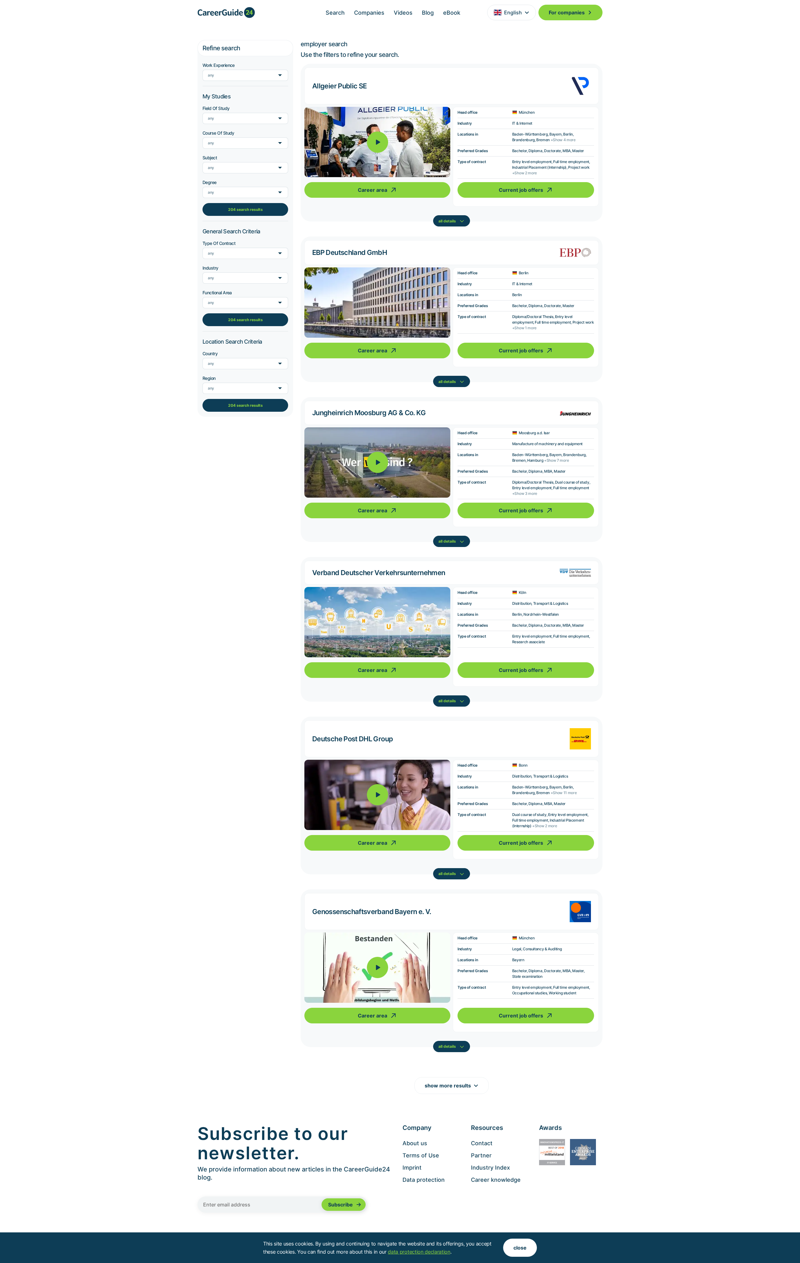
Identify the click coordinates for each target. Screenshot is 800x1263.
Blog (428, 12)
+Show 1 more (524, 328)
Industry (210, 268)
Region (209, 378)
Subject (209, 157)
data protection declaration (419, 1252)
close (520, 1248)
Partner (481, 1155)
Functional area (217, 292)
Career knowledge (496, 1179)
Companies (369, 12)
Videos (403, 12)
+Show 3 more (524, 493)
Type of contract (218, 243)
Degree (209, 182)
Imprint (412, 1167)
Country (210, 353)
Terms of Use (420, 1155)
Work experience (218, 65)
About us (414, 1143)
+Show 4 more (563, 139)
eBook (451, 12)
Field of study (215, 108)
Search (335, 12)
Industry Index (490, 1167)
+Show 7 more (556, 460)
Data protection (423, 1179)
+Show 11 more (564, 792)
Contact (481, 1143)
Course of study (218, 133)
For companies (567, 12)
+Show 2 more (524, 173)
